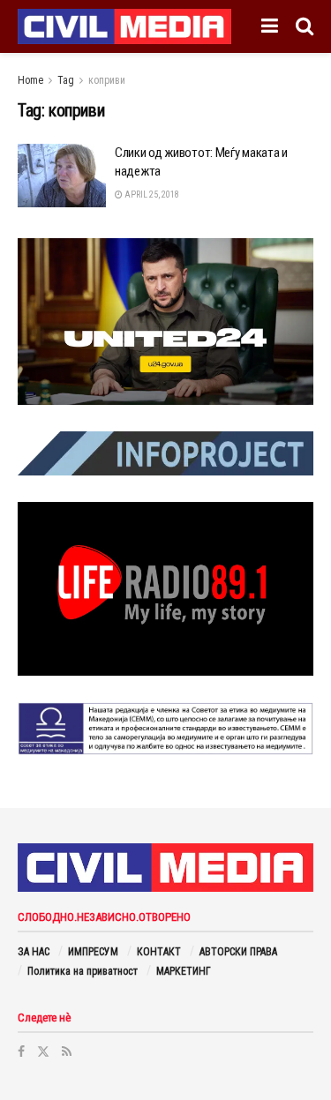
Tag (65, 80)
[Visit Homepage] (124, 26)
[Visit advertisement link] (165, 321)
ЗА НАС (33, 952)
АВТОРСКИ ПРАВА (238, 952)
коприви (106, 80)
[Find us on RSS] (66, 1051)
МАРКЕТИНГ (183, 971)
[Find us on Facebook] (21, 1051)
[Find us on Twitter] (43, 1051)
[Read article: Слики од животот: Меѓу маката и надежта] (62, 175)
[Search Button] (304, 26)
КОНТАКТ (159, 952)
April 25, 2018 (151, 194)
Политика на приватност (82, 971)
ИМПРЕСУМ (93, 952)
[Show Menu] (269, 26)
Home (30, 80)
